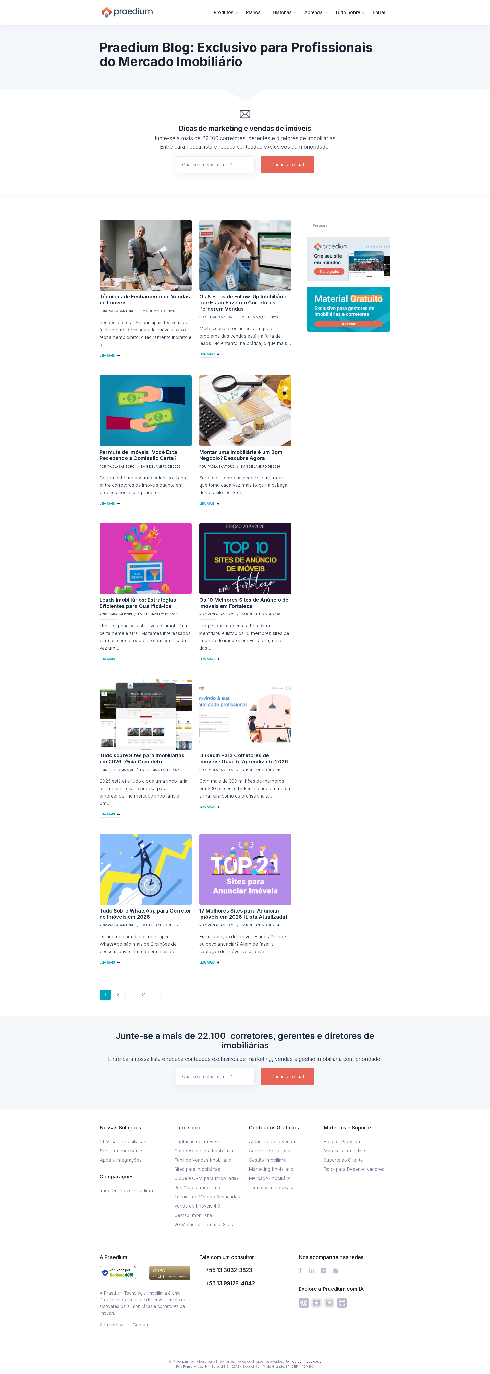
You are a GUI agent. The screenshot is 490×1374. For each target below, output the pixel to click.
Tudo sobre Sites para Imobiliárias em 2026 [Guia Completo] (142, 758)
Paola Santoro (121, 311)
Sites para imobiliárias (197, 1169)
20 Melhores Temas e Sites (203, 1224)
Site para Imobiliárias (121, 1150)
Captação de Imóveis (196, 1141)
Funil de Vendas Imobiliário (202, 1160)
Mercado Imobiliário (270, 1178)
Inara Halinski (120, 614)
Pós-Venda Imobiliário (197, 1187)
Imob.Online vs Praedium (126, 1190)
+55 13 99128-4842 (230, 1283)
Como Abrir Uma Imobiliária (203, 1150)
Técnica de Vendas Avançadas (207, 1196)
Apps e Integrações (121, 1160)
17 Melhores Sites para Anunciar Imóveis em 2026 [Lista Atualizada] (243, 914)
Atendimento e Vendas (273, 1141)
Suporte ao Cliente (343, 1160)
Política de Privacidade (303, 1361)
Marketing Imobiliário (271, 1169)
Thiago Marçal (221, 317)
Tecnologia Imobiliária (272, 1187)
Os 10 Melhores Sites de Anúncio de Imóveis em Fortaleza (244, 603)
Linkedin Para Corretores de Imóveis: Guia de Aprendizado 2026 (243, 758)
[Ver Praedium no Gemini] (316, 1303)
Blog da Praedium (343, 1141)
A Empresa (112, 1324)
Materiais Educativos (346, 1150)
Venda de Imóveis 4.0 (197, 1206)
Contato (141, 1324)
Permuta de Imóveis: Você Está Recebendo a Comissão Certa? (138, 455)
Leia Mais (107, 355)
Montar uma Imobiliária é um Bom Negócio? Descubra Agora (241, 455)
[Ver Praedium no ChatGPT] (304, 1303)
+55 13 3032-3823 (228, 1270)
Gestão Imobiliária (193, 1215)
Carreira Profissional (270, 1150)
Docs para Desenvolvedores (354, 1169)
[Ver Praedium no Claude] (329, 1303)
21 (143, 995)
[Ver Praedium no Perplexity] (342, 1303)
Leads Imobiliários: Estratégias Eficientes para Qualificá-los (138, 603)
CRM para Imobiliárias (123, 1141)
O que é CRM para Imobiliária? (206, 1178)
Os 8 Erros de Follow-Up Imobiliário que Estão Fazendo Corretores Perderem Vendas (243, 302)
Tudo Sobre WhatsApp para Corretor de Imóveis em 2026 (145, 914)
